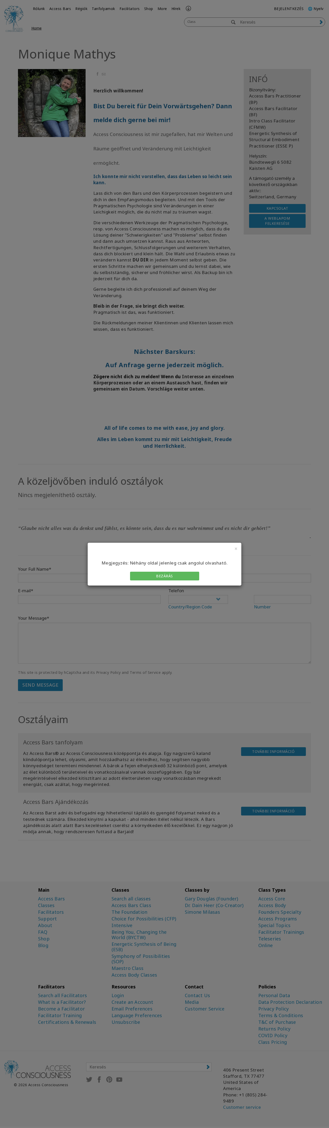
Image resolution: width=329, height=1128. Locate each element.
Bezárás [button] (164, 575)
